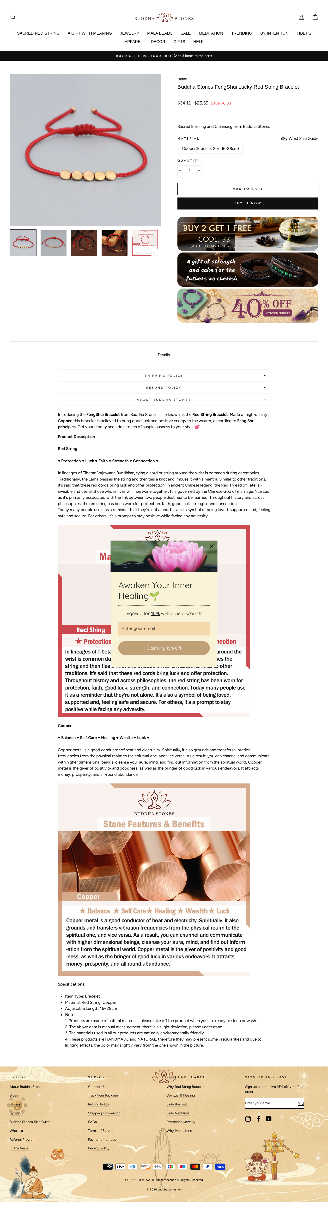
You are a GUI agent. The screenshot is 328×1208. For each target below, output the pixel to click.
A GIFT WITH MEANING (90, 33)
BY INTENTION (274, 33)
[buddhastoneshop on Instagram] (248, 1119)
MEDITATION (211, 33)
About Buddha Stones (164, 399)
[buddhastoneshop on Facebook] (258, 1119)
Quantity (188, 160)
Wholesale (17, 1130)
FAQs (92, 1122)
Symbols (16, 1113)
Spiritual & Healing (181, 1095)
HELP (198, 41)
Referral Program (22, 1139)
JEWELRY (129, 33)
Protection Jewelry (181, 1122)
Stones (15, 1104)
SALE (186, 33)
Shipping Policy (164, 375)
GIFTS (179, 41)
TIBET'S (304, 33)
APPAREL (134, 41)
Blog (13, 1095)
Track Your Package (103, 1095)
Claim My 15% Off (164, 648)
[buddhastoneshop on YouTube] (269, 1119)
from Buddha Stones (223, 126)
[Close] (212, 546)
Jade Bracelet (177, 1104)
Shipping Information (104, 1113)
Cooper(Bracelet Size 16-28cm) (210, 148)
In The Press (19, 1148)
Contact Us (96, 1087)
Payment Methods (102, 1139)
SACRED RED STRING (38, 33)
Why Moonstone (179, 1130)
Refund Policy (98, 1104)
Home (182, 79)
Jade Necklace (178, 1113)
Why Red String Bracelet (186, 1087)
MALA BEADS (159, 33)
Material (188, 138)
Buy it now (248, 203)
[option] (164, 56)
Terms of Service (101, 1130)
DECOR (158, 41)
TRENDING (241, 33)
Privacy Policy (98, 1148)
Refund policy (164, 387)
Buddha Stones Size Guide (30, 1122)
